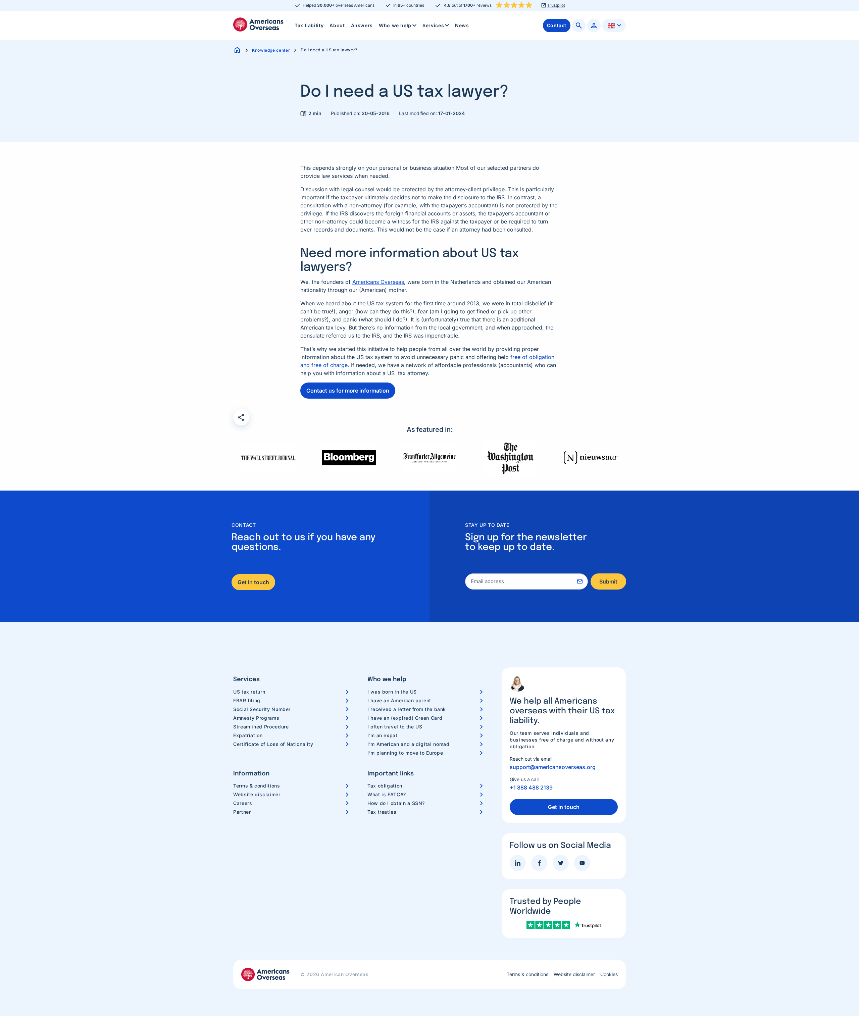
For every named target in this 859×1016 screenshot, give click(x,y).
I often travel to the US (394, 726)
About (337, 25)
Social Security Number (262, 709)
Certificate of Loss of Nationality (273, 744)
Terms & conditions (256, 786)
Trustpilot (556, 5)
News (462, 25)
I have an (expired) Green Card (404, 718)
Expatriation (248, 735)
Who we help (395, 25)
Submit (608, 581)
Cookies (609, 974)
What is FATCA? (386, 794)
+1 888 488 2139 (531, 787)
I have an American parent (399, 700)
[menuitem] (309, 25)
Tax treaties (382, 812)
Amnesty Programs (256, 718)
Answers (362, 25)
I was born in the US (392, 692)
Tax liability (309, 25)
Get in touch (253, 582)
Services (433, 25)
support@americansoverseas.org (553, 767)
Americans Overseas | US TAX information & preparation (258, 24)
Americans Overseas (378, 281)
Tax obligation (384, 786)
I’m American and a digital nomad (408, 744)
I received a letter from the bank (406, 709)
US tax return (249, 692)
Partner (242, 812)
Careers (242, 803)
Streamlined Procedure (261, 726)
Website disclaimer (257, 794)
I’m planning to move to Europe (405, 753)
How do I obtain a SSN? (396, 803)
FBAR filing (246, 700)
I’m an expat (382, 735)
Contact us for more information (347, 390)
